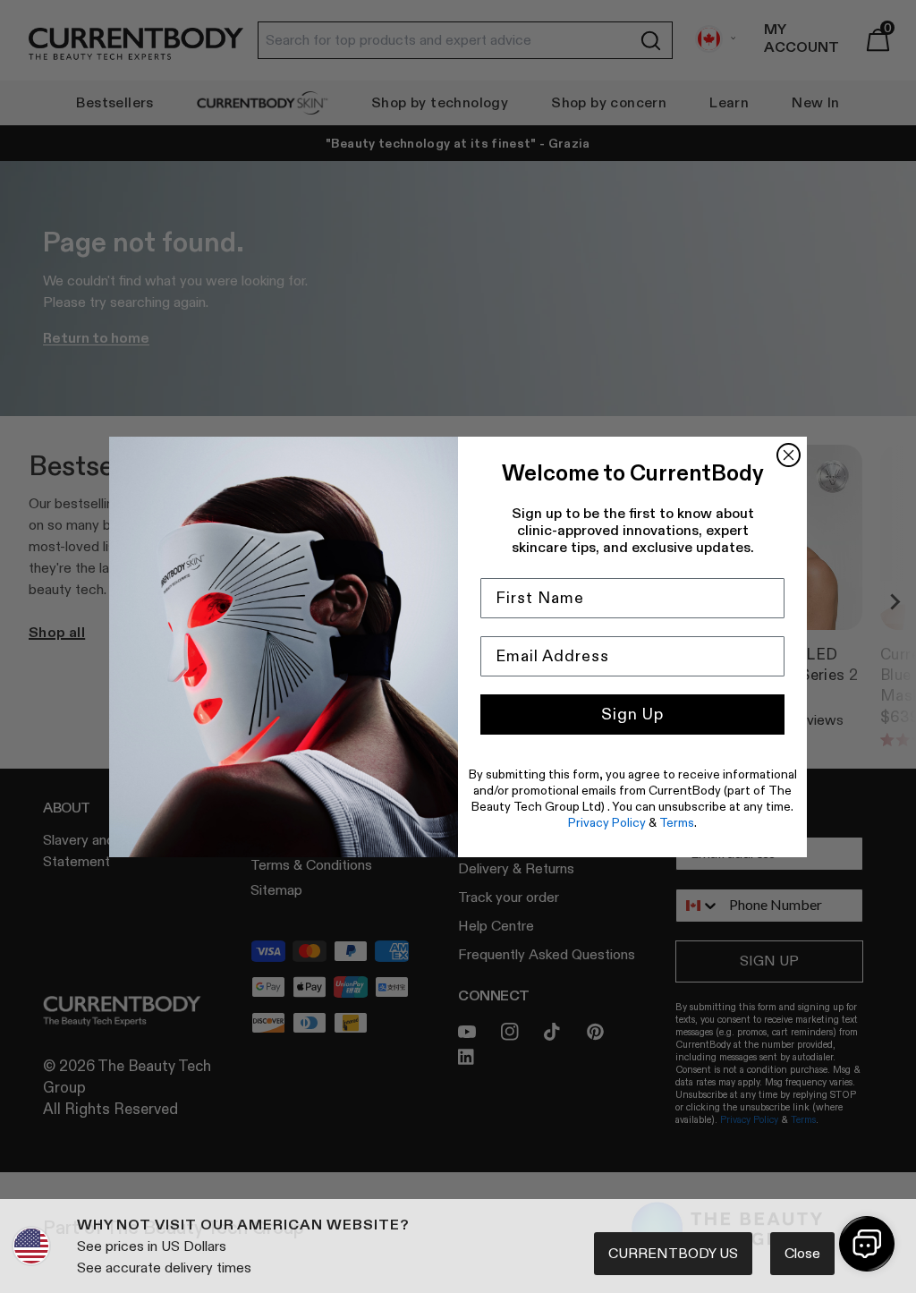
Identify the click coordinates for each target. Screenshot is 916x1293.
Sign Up (632, 714)
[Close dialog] (788, 455)
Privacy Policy (607, 822)
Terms (676, 822)
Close (802, 1253)
